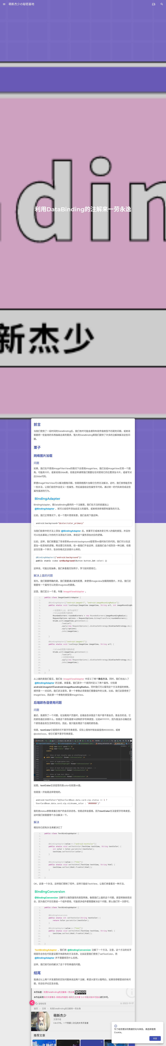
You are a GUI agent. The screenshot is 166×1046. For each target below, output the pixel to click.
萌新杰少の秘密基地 (21, 4)
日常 (44, 1008)
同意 (155, 1038)
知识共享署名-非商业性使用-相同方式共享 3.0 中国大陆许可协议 (72, 997)
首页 (36, 1008)
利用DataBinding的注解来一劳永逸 (59, 992)
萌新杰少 (59, 1015)
